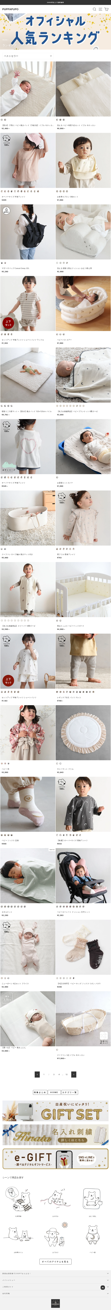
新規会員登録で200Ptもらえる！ (16, 1273)
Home (4, 40)
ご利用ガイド (8, 1287)
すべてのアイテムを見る (55, 1261)
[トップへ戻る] (103, 1287)
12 (67, 1074)
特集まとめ (40, 1092)
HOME (54, 1092)
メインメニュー (8, 1280)
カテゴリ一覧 (69, 1092)
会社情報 (6, 1293)
